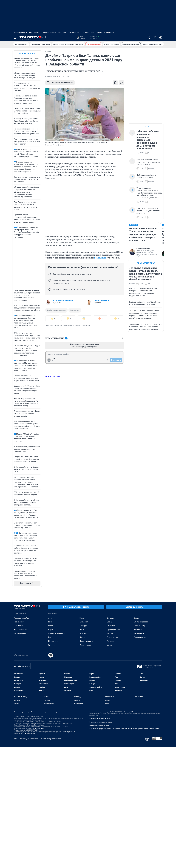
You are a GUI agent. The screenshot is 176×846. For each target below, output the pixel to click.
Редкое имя (74, 310)
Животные (52, 641)
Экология (138, 629)
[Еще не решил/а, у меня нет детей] (49, 289)
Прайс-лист (18, 622)
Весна (50, 626)
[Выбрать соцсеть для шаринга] (121, 82)
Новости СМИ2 (52, 376)
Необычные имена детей (56, 310)
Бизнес (51, 622)
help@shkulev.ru (29, 733)
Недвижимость (20, 32)
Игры (99, 32)
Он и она (110, 618)
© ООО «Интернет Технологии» (52, 739)
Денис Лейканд (101, 300)
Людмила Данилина (63, 300)
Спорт (136, 618)
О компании (19, 626)
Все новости (27, 53)
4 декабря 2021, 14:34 (52, 76)
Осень (109, 622)
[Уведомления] (155, 37)
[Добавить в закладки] (115, 82)
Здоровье (52, 645)
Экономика (139, 633)
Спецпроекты (140, 637)
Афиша (54, 32)
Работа (110, 633)
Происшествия (113, 629)
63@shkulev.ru (39, 728)
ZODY (93, 32)
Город (50, 629)
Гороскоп (62, 32)
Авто (50, 618)
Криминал (83, 622)
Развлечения (112, 637)
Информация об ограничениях (100, 719)
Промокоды (109, 32)
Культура (83, 626)
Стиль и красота (141, 622)
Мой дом (83, 633)
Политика (111, 626)
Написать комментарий (62, 82)
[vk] (50, 655)
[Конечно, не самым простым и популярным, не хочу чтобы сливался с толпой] (49, 280)
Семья (109, 645)
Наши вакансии (20, 629)
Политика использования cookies (100, 722)
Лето (81, 629)
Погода (45, 32)
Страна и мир (139, 626)
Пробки (85, 32)
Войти (54, 361)
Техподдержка (20, 633)
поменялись (100, 257)
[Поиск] (149, 37)
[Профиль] (161, 37)
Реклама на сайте (21, 618)
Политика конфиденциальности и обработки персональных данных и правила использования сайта (124, 729)
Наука (82, 637)
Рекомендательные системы (99, 725)
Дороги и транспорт (56, 633)
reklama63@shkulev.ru (129, 712)
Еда (49, 637)
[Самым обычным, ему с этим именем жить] (49, 274)
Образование (85, 645)
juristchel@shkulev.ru (68, 732)
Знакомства (34, 32)
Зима (81, 618)
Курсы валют (75, 32)
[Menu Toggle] (15, 37)
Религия (110, 641)
